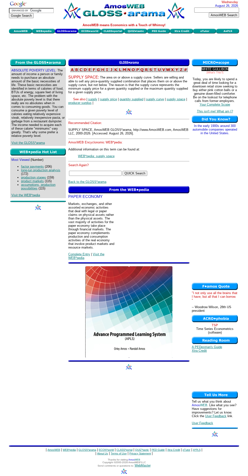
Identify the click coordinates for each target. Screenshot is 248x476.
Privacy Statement (140, 453)
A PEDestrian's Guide (207, 347)
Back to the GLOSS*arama (87, 182)
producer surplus (80, 103)
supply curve (155, 99)
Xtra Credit (199, 350)
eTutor (186, 449)
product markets (32, 181)
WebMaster (143, 465)
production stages (33, 177)
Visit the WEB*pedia (25, 195)
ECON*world (106, 449)
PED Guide (158, 449)
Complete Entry (79, 254)
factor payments (32, 166)
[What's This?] (215, 72)
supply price (108, 99)
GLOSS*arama (87, 449)
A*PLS (197, 449)
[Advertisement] (124, 45)
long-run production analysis (40, 170)
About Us (102, 453)
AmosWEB (53, 449)
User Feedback (215, 416)
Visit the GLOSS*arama (28, 143)
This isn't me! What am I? (215, 111)
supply (92, 99)
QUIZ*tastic (142, 449)
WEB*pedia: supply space (96, 156)
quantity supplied (131, 99)
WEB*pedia (69, 449)
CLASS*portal (124, 449)
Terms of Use (119, 453)
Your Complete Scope (215, 104)
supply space (176, 99)
